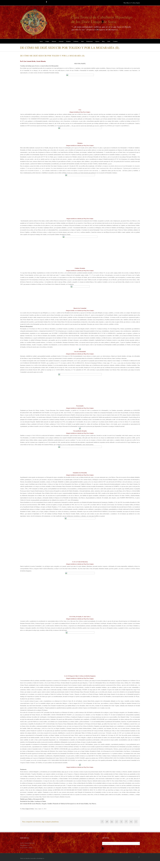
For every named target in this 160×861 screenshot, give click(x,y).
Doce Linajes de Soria (28, 809)
